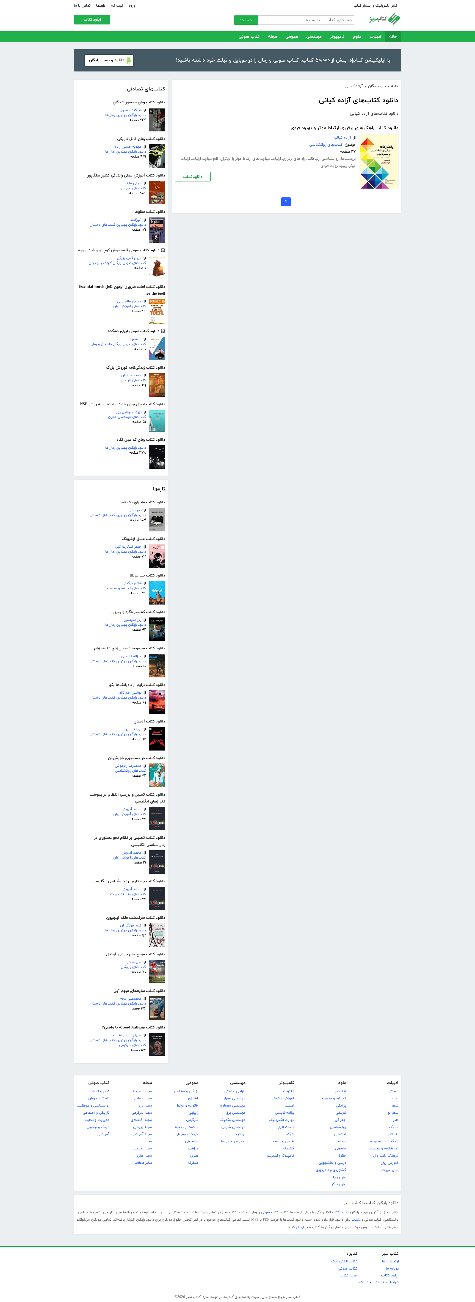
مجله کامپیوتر (141, 1091)
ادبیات (375, 37)
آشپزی (193, 1098)
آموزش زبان (389, 1162)
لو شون (136, 339)
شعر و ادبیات (99, 1091)
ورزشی (193, 1148)
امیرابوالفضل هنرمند (127, 1035)
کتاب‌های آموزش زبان (129, 306)
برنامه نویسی (284, 1112)
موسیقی (191, 1141)
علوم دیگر (339, 1184)
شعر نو (393, 1112)
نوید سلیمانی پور (129, 412)
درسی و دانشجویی (332, 1162)
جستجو (246, 20)
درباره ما (392, 1268)
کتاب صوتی (249, 37)
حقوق (342, 1155)
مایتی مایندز (132, 183)
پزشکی (341, 1105)
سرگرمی (192, 1120)
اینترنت (288, 1091)
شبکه (290, 1134)
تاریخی (341, 1112)
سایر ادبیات (389, 1170)
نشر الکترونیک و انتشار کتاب (375, 5)
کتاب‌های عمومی (133, 188)
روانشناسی (338, 1127)
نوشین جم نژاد (130, 692)
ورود (132, 5)
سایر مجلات (143, 1162)
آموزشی (103, 1134)
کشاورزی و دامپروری (331, 1170)
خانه (393, 37)
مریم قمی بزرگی (129, 258)
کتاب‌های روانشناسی (130, 770)
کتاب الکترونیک (344, 1261)
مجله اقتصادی (141, 1120)
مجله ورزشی (142, 1127)
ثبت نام (117, 5)
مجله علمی (144, 1141)
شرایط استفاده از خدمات (379, 1282)
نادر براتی (135, 510)
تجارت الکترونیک (281, 1120)
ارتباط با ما (390, 1261)
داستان (393, 1091)
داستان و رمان (98, 1098)
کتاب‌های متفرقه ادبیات (128, 894)
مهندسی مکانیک (232, 1120)
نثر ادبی (392, 1134)
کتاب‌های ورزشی (133, 967)
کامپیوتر (337, 37)
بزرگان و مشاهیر (186, 1091)
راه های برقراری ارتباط (288, 158)
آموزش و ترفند (283, 1098)
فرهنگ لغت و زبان (384, 1155)
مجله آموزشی (141, 1134)
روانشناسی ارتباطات (323, 158)
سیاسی (340, 1141)
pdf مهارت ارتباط (205, 158)
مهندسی (314, 37)
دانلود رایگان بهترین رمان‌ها (125, 115)
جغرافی (340, 1120)
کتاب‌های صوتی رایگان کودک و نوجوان (117, 263)
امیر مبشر (134, 962)
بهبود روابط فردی (334, 166)
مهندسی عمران (233, 1098)
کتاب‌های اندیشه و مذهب (126, 588)
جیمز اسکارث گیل (128, 546)
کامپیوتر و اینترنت (280, 1155)
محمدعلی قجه (131, 998)
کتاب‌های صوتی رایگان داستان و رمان (118, 344)
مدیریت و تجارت (97, 1120)
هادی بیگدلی (132, 583)
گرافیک (288, 1148)
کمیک (393, 1127)
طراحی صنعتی (234, 1091)
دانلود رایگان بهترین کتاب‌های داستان (118, 224)
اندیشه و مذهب (334, 1098)
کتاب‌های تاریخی (133, 380)
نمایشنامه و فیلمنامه (383, 1148)
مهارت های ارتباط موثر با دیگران (245, 158)
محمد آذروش (131, 809)
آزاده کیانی (342, 137)
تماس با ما (82, 5)
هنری (194, 1155)
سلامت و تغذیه (186, 1127)
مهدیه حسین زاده (128, 146)
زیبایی (193, 1112)
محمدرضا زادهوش (128, 765)
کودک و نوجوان (186, 1134)
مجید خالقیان (131, 375)
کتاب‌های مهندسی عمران (127, 417)
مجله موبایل (143, 1098)
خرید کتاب (349, 1275)
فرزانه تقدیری (131, 656)
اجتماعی (340, 1134)
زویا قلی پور (133, 729)
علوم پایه (339, 1177)
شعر (395, 1105)
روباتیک (239, 1134)
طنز (395, 1120)
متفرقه (193, 1162)
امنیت (289, 1105)
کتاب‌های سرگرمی (132, 1045)
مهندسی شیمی (233, 1127)
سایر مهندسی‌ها (233, 1141)
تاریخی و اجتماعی (96, 1112)
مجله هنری (144, 1155)
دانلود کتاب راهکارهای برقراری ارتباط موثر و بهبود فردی (344, 128)
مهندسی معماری (232, 1105)
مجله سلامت (142, 1148)
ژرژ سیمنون (132, 619)
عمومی (291, 37)
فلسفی (340, 1148)
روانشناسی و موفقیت (93, 1105)
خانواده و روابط (187, 1105)
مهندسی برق (235, 1112)
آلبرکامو (136, 219)
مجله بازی (144, 1105)
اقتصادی (339, 1091)
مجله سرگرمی (141, 1112)
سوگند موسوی (131, 110)
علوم (357, 37)
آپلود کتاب (92, 19)
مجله (272, 37)
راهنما (100, 5)
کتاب (355, 1219)
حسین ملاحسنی (129, 301)
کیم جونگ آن (131, 925)
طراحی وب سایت (281, 1141)
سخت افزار (286, 1127)
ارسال (300, 1227)
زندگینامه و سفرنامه (383, 1141)
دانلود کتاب (192, 177)
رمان (395, 1098)
